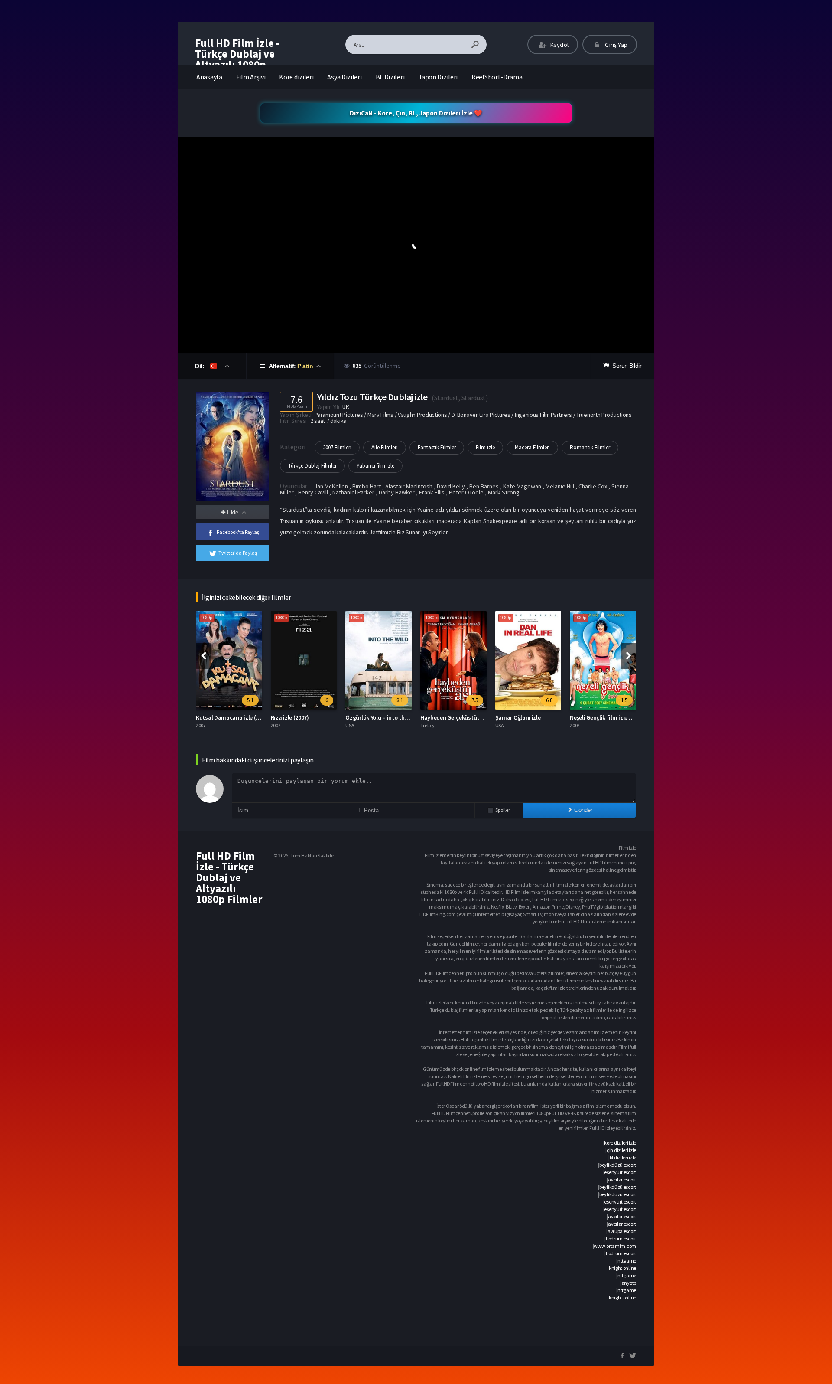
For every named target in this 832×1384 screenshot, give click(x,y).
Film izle (485, 447)
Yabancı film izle (375, 465)
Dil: (200, 366)
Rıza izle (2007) (217, 717)
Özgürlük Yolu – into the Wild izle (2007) (323, 717)
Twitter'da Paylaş (237, 553)
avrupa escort (622, 1231)
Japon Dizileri (438, 76)
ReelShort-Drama (497, 76)
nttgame (627, 1260)
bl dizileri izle (623, 1157)
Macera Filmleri (532, 447)
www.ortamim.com (615, 1246)
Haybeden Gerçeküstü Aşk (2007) (389, 717)
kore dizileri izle (620, 1142)
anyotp (628, 1282)
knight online (622, 1268)
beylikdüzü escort (617, 1165)
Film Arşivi (251, 76)
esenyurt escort (620, 1172)
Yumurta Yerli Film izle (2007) (608, 717)
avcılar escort (622, 1179)
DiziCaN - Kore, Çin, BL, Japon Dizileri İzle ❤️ (416, 113)
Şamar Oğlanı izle (445, 717)
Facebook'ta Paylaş (238, 532)
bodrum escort (621, 1238)
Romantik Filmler (590, 447)
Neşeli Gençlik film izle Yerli (531, 717)
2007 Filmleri (337, 447)
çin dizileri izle (621, 1150)
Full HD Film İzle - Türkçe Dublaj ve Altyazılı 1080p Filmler (237, 59)
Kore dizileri (296, 76)
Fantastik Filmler (437, 447)
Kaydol (559, 45)
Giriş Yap (615, 45)
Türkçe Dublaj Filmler (312, 465)
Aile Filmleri (384, 447)
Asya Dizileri (344, 76)
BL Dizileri (390, 76)
